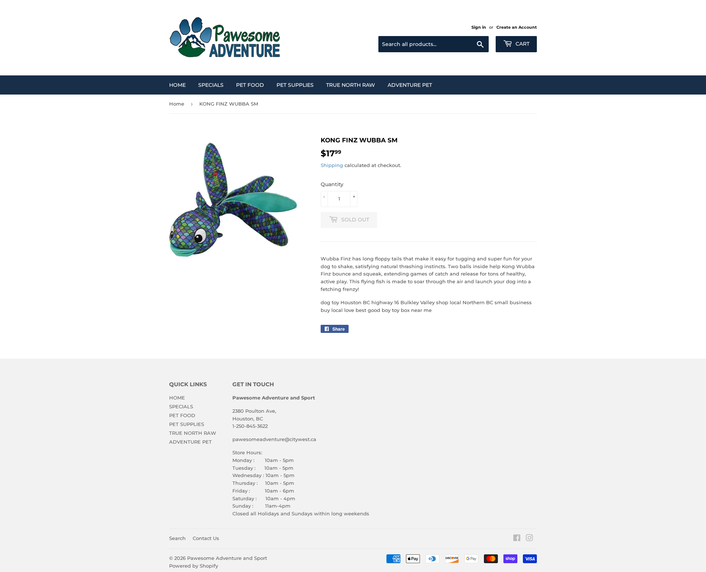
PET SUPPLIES (295, 85)
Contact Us (206, 538)
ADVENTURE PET (410, 85)
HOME (177, 85)
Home (176, 104)
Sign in (478, 27)
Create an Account (516, 27)
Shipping (332, 165)
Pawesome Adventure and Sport (227, 558)
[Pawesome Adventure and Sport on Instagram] (529, 539)
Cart (522, 43)
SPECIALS (211, 85)
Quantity (332, 184)
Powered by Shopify (193, 566)
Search (177, 538)
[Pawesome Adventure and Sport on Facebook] (517, 539)
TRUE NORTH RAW (350, 85)
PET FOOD (250, 85)
